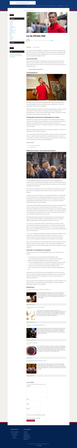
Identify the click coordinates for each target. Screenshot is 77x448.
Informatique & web (60, 5)
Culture (45, 5)
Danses (14, 55)
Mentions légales (14, 434)
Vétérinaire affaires (27, 434)
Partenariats (26, 431)
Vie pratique (38, 5)
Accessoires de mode (13, 54)
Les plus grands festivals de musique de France (36, 360)
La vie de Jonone (32, 147)
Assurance (33, 5)
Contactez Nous (14, 433)
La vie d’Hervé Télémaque (34, 145)
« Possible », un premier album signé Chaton (35, 325)
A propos (14, 436)
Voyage (66, 5)
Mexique (21, 55)
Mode (11, 34)
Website (28, 408)
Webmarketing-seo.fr (27, 437)
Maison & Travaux (52, 5)
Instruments (12, 31)
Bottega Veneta (40, 124)
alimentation (19, 54)
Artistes (51, 40)
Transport (11, 36)
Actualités (28, 5)
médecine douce (12, 56)
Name (27, 399)
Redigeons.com (26, 439)
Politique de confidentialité (14, 431)
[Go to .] (24, 10)
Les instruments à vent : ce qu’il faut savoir (35, 307)
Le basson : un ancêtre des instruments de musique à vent (38, 289)
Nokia (32, 123)
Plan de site (14, 437)
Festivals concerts (13, 27)
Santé (42, 5)
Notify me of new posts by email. (33, 418)
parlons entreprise (27, 436)
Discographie (12, 26)
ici (42, 69)
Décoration (17, 55)
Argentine (11, 55)
